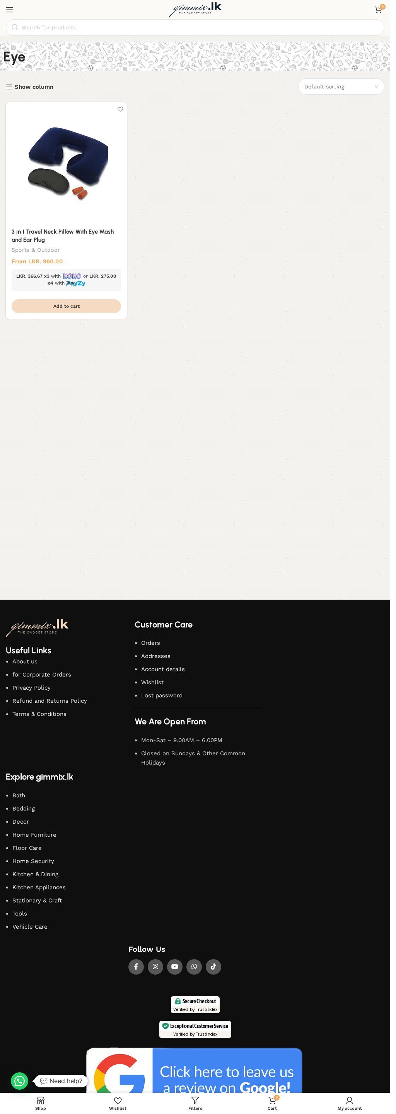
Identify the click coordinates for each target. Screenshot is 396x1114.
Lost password (162, 695)
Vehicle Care (30, 926)
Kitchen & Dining (35, 874)
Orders (150, 642)
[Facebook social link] (136, 967)
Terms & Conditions (39, 713)
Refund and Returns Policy (49, 700)
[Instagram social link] (155, 967)
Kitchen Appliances (39, 887)
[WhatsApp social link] (194, 967)
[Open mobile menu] (9, 9)
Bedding (23, 808)
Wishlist (152, 682)
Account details (163, 669)
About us (25, 661)
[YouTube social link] (175, 967)
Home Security (33, 861)
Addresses (156, 656)
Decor (20, 821)
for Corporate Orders (41, 674)
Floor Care (27, 847)
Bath (18, 795)
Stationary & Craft (37, 900)
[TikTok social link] (213, 967)
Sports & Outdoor (36, 250)
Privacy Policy (31, 687)
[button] (66, 306)
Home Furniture (34, 834)
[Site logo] (195, 9)
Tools (19, 913)
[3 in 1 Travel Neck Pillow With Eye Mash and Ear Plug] (66, 162)
